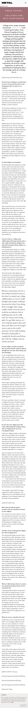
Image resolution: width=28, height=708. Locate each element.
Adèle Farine (16, 28)
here (12, 702)
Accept (23, 705)
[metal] (7, 3)
